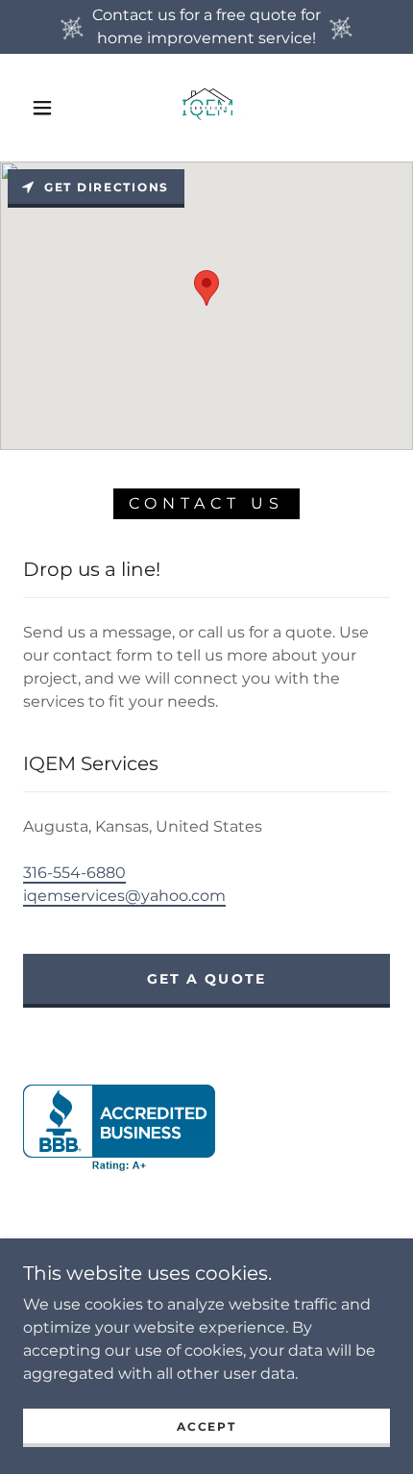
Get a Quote (206, 978)
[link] (207, 107)
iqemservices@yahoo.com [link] (124, 896)
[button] (42, 107)
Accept (206, 1426)
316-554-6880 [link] (74, 872)
